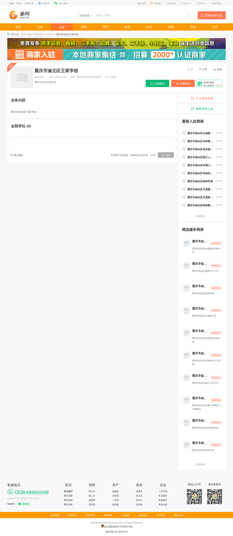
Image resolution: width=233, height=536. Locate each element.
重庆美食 (68, 504)
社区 (215, 27)
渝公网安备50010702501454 (118, 526)
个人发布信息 (204, 98)
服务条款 (143, 515)
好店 (149, 27)
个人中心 (185, 3)
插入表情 (18, 154)
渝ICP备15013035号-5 (116, 531)
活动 (193, 27)
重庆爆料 (68, 491)
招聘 (84, 27)
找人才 (92, 495)
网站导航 (216, 3)
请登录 (19, 3)
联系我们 (72, 515)
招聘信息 (108, 515)
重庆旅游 (68, 499)
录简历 (92, 504)
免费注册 (29, 3)
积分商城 (171, 3)
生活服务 (163, 495)
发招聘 (92, 499)
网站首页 (141, 3)
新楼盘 (115, 491)
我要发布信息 (213, 15)
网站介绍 (178, 515)
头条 (40, 27)
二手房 (115, 499)
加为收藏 (54, 515)
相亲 (127, 27)
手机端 (157, 3)
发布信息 (163, 504)
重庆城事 (68, 495)
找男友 (139, 491)
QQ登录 (46, 3)
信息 (62, 27)
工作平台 (200, 3)
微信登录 (63, 3)
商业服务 (163, 499)
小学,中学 (49, 34)
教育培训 (38, 34)
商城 (171, 27)
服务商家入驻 (204, 109)
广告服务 (125, 515)
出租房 (115, 495)
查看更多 (200, 215)
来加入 (139, 499)
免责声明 (90, 515)
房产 (105, 27)
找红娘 (139, 504)
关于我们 (161, 515)
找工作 (92, 491)
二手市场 (163, 491)
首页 (18, 27)
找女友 (139, 495)
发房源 (115, 504)
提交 (168, 155)
